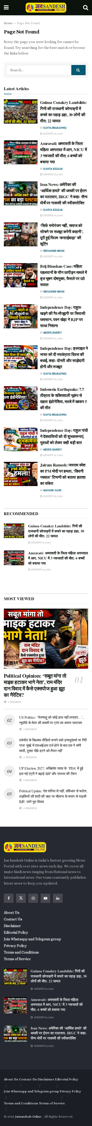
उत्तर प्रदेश (13, 226)
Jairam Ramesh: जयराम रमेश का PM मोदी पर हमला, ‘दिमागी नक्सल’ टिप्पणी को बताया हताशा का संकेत (63, 474)
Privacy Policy (15, 946)
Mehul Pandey (52, 332)
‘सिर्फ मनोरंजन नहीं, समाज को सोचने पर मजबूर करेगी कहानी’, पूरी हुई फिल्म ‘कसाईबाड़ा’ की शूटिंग (61, 234)
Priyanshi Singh (53, 250)
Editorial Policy (16, 932)
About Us (11, 912)
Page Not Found (28, 23)
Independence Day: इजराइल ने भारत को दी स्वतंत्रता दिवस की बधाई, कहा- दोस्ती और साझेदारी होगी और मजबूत (64, 357)
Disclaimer (12, 926)
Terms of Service (17, 959)
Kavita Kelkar (53, 168)
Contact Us (13, 919)
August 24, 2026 (52, 133)
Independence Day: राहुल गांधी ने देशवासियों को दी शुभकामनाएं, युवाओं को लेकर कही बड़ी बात (64, 436)
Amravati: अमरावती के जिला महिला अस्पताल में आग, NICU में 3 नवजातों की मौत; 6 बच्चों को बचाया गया (63, 152)
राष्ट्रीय (11, 144)
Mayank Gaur (52, 490)
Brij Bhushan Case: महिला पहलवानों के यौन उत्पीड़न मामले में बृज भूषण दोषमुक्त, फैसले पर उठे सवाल (63, 275)
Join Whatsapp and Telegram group (32, 939)
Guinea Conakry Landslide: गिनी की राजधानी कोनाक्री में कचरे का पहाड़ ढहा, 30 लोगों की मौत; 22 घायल (63, 111)
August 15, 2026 (52, 297)
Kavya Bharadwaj (54, 127)
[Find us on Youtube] (45, 898)
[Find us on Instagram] (33, 898)
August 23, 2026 (52, 256)
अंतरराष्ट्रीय (13, 103)
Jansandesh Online (28, 1116)
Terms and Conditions (21, 952)
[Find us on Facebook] (9, 898)
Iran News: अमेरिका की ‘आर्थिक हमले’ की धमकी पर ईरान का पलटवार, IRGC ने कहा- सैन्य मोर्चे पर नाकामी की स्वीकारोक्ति (63, 193)
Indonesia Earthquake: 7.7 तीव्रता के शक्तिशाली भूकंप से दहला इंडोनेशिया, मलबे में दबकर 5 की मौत (63, 398)
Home (8, 23)
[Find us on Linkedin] (58, 898)
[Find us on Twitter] (21, 898)
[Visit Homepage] (46, 8)
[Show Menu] (6, 7)
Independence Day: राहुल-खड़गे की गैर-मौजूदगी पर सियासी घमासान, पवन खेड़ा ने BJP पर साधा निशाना (62, 316)
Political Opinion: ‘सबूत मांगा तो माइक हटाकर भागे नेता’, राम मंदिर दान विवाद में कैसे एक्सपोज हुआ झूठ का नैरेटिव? (35, 685)
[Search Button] (85, 7)
